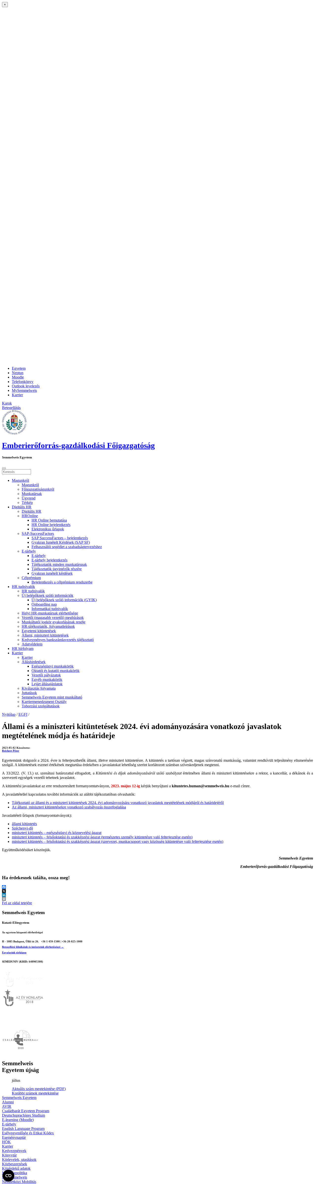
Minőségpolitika (14, 1173)
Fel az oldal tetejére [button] (17, 903)
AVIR (6, 1106)
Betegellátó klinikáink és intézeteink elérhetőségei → (33, 946)
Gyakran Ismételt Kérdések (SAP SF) (61, 542)
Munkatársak (32, 494)
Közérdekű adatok (16, 1168)
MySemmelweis (24, 390)
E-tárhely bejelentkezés (49, 560)
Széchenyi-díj (22, 828)
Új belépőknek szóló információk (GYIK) (64, 600)
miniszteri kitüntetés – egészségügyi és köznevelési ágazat (56, 833)
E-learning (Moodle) (18, 1120)
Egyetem (19, 368)
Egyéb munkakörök (47, 679)
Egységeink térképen (14, 952)
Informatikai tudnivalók (50, 609)
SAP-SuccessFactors (38, 533)
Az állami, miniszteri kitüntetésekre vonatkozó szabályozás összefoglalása (69, 807)
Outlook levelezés (26, 386)
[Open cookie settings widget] (8, 1176)
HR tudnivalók (23, 587)
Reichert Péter (10, 750)
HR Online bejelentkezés (51, 525)
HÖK (6, 1142)
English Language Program (23, 1128)
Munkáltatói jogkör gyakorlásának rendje (53, 622)
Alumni (8, 1102)
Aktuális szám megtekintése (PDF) (39, 1089)
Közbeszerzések (14, 1164)
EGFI (22, 714)
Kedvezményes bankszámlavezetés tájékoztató (58, 640)
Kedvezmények (14, 1151)
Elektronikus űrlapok (48, 529)
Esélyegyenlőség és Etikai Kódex (28, 1133)
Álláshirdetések (34, 662)
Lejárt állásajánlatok (47, 684)
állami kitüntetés (24, 824)
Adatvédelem (32, 644)
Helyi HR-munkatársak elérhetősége (50, 613)
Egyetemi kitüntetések (39, 631)
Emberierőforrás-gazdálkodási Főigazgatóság (78, 445)
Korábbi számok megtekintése (35, 1093)
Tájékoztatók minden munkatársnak (59, 564)
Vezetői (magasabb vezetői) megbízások (53, 617)
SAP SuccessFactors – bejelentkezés (60, 538)
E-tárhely (29, 551)
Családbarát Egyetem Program (25, 1111)
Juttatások (29, 693)
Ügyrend (28, 498)
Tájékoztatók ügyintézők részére (57, 569)
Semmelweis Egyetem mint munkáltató (52, 697)
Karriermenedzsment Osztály (44, 702)
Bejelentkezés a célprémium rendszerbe (62, 582)
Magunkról (20, 480)
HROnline (30, 516)
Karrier (17, 395)
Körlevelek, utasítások (19, 1159)
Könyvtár (9, 1155)
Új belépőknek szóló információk (47, 595)
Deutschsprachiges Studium (23, 1115)
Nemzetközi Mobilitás (19, 1182)
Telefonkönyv (22, 382)
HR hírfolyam (22, 648)
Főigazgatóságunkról (38, 489)
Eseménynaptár (14, 1137)
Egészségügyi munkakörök (53, 666)
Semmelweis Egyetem (19, 1098)
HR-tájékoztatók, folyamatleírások (48, 626)
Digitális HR (22, 507)
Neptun (17, 373)
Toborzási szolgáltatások (41, 706)
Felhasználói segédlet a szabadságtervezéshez (67, 547)
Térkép (27, 502)
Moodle (18, 377)
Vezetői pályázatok (46, 675)
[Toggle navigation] (4, 468)
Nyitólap (9, 714)
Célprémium (31, 578)
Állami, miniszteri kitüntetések (45, 635)
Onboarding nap (44, 604)
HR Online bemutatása (49, 520)
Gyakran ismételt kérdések (52, 573)
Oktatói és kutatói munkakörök (55, 671)
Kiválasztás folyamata (39, 688)
